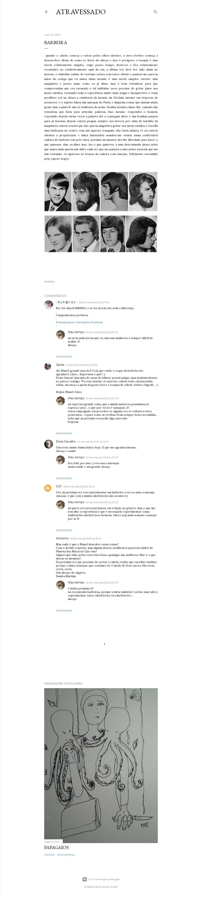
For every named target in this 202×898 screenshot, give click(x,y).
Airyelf (114, 886)
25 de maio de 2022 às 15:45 (85, 538)
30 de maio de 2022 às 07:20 (102, 398)
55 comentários (66, 854)
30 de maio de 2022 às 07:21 (102, 457)
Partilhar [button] (49, 281)
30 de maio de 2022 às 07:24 (102, 502)
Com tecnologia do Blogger (104, 879)
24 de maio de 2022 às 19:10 (92, 441)
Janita (60, 365)
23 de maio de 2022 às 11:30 (94, 302)
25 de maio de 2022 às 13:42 (78, 486)
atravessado (81, 11)
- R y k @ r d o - (66, 302)
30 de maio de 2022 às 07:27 (102, 582)
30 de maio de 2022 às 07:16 (102, 332)
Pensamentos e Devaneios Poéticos (79, 322)
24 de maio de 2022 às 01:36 (81, 364)
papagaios (56, 847)
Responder (64, 356)
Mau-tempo (76, 332)
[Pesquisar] (155, 11)
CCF (59, 486)
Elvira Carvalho (66, 441)
